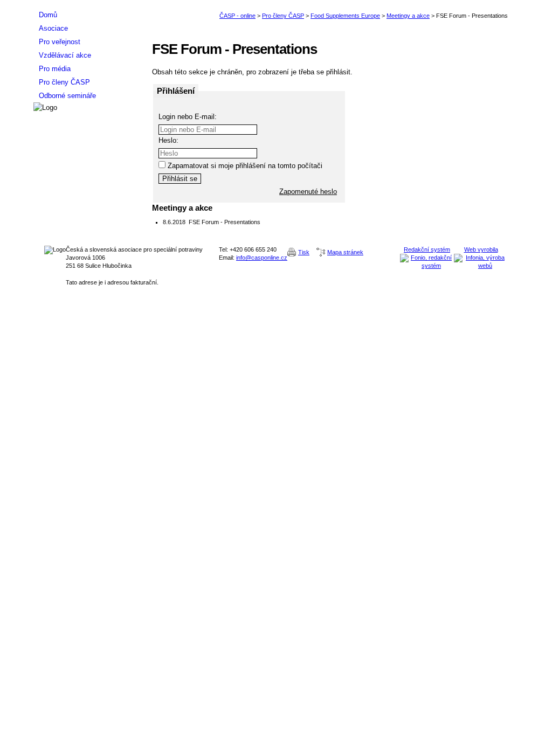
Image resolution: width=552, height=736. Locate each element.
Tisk (303, 252)
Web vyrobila (481, 249)
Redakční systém (427, 249)
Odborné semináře (67, 96)
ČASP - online (237, 15)
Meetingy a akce (408, 15)
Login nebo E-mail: (187, 117)
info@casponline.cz (261, 257)
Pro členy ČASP (283, 15)
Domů (48, 15)
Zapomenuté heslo (308, 192)
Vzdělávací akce (65, 55)
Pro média (55, 69)
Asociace (53, 28)
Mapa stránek (345, 252)
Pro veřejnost (59, 42)
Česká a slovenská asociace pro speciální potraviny (87, 4)
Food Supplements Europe (345, 15)
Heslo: (168, 140)
